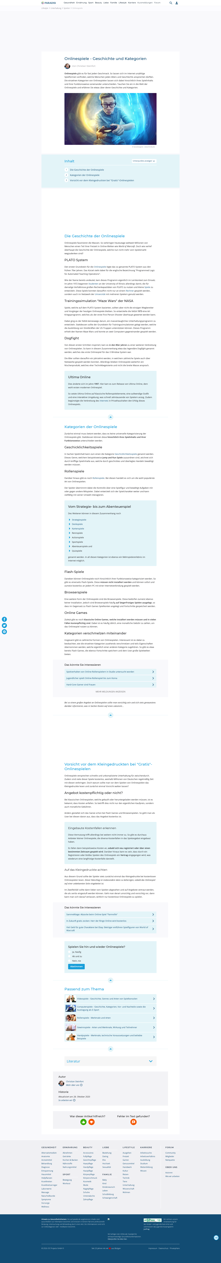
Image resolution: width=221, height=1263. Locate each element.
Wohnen (126, 1192)
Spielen (67, 8)
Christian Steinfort (75, 1081)
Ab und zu (77, 956)
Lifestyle (122, 3)
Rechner (130, 290)
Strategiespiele (79, 519)
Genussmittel (128, 1163)
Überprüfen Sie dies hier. (117, 1239)
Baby (104, 1180)
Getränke (67, 1156)
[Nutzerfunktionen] (177, 3)
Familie (113, 3)
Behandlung (46, 1163)
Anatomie (45, 1156)
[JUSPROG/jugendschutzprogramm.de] (153, 1220)
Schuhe (86, 1192)
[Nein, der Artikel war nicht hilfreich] (91, 1122)
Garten (126, 1160)
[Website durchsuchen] (171, 3)
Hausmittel (46, 1174)
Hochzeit (106, 1163)
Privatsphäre (175, 1248)
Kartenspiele (78, 528)
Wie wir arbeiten (172, 1176)
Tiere (125, 1181)
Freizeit (126, 1156)
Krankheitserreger (49, 1185)
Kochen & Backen (70, 1160)
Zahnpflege (88, 1199)
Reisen (125, 1174)
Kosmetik (87, 1181)
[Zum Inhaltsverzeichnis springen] (110, 417)
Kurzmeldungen (145, 3)
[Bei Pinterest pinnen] (4, 631)
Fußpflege (87, 1156)
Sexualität (106, 1167)
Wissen (143, 1171)
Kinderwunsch (108, 1187)
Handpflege (88, 1167)
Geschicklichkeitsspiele (126, 454)
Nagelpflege (88, 1188)
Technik (126, 1178)
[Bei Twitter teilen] (4, 625)
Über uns (171, 1167)
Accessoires (88, 1153)
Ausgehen (127, 1153)
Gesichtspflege (89, 1160)
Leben (105, 1190)
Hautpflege (88, 1171)
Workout (66, 1183)
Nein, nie (76, 960)
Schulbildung (108, 1194)
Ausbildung (145, 1160)
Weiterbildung (146, 1167)
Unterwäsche (89, 1196)
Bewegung (67, 1180)
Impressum (152, 1248)
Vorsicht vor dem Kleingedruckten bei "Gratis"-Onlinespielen (102, 180)
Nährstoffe (67, 1163)
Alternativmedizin (49, 1153)
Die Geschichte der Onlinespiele (87, 169)
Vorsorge (45, 1203)
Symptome (46, 1199)
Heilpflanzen (46, 1178)
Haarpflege (88, 1163)
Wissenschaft (128, 1188)
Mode (85, 1185)
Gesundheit (69, 3)
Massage (45, 1192)
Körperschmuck (90, 1178)
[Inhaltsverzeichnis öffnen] (216, 1237)
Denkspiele (77, 524)
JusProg (146, 1229)
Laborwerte (46, 1188)
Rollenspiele (98, 478)
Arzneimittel (46, 1160)
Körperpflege (89, 1174)
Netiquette (170, 1160)
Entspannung (47, 1171)
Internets (104, 400)
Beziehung (106, 1153)
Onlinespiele (100, 266)
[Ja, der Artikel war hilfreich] (83, 1122)
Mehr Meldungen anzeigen (110, 691)
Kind (104, 1183)
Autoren (169, 1172)
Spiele (147, 287)
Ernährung (81, 3)
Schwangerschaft (109, 1198)
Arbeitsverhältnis (147, 1156)
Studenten (93, 283)
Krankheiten (46, 1181)
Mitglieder (169, 1156)
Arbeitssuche (146, 1153)
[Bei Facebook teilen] (4, 619)
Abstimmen (76, 966)
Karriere (132, 3)
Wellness (45, 1206)
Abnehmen (67, 1153)
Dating (105, 1156)
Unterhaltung (56, 8)
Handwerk (127, 1167)
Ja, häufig (76, 952)
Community (170, 1153)
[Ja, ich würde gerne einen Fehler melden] (133, 1122)
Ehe (104, 1160)
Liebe (106, 3)
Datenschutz (163, 1248)
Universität (100, 294)
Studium (144, 1163)
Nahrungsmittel (69, 1167)
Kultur (125, 1171)
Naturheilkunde (48, 1196)
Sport (90, 3)
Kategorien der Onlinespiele (84, 175)
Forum (157, 3)
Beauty (98, 3)
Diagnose (45, 1167)
